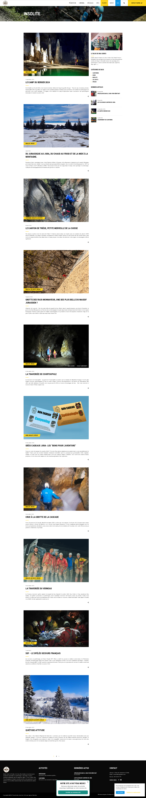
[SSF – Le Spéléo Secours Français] (56, 628)
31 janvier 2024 (29, 296)
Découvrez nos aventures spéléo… (47, 775)
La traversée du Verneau (39, 588)
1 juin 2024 (28, 150)
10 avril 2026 (100, 91)
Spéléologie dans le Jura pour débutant (108, 93)
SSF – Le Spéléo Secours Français (43, 653)
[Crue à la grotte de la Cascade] (56, 489)
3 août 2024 (100, 117)
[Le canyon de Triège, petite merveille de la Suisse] (56, 200)
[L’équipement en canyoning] (93, 120)
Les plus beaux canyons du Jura (106, 102)
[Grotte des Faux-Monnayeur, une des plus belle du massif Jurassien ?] (56, 271)
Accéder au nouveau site (73, 792)
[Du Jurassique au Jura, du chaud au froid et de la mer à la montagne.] (56, 125)
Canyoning (28, 218)
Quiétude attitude (35, 730)
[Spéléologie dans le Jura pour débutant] (93, 93)
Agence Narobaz (33, 795)
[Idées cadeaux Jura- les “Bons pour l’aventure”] (56, 417)
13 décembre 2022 (30, 727)
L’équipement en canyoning (105, 120)
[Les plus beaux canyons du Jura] (93, 102)
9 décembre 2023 (30, 514)
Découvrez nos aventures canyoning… (48, 779)
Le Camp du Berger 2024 (38, 82)
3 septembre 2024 (30, 79)
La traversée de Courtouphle (41, 374)
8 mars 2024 (28, 225)
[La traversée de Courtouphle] (56, 346)
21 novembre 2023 (30, 585)
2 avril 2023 (28, 650)
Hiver (27, 435)
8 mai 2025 (99, 100)
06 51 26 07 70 (117, 776)
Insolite (28, 72)
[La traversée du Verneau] (56, 560)
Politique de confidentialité (114, 794)
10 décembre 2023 (30, 442)
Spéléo (32, 72)
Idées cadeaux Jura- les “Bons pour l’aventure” (51, 445)
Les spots (40, 218)
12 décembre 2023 (30, 371)
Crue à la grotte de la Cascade (42, 517)
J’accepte (120, 792)
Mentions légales (102, 794)
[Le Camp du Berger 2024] (56, 54)
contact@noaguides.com (119, 774)
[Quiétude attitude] (56, 699)
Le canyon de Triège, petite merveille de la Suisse (52, 228)
